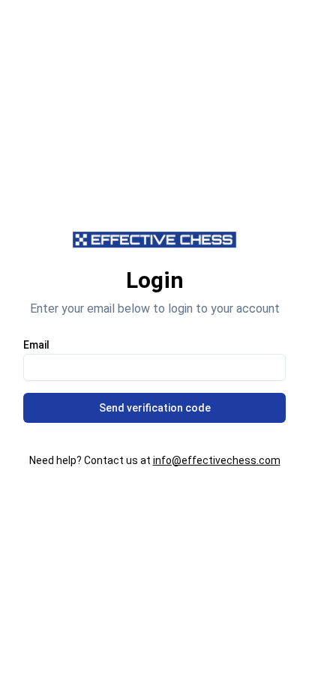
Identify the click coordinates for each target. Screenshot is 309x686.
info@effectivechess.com (216, 460)
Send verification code (155, 408)
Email (36, 345)
